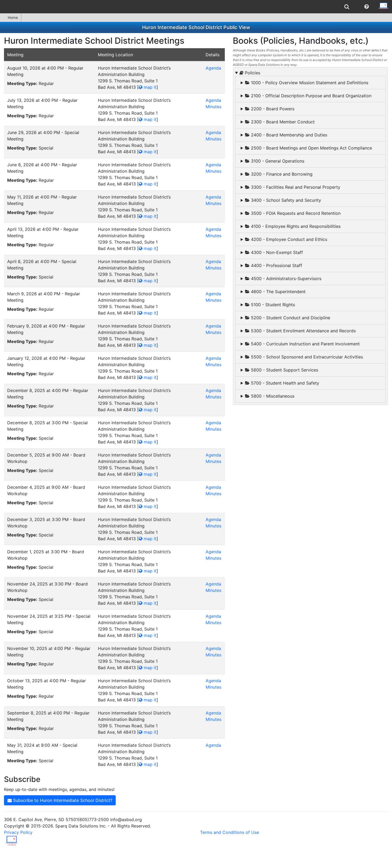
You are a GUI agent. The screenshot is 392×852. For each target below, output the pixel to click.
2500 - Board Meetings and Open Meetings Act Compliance (311, 148)
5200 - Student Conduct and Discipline (290, 317)
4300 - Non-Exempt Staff (276, 252)
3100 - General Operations (277, 161)
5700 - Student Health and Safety (284, 383)
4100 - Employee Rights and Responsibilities (295, 226)
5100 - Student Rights (272, 304)
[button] (366, 6)
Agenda (213, 68)
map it (149, 87)
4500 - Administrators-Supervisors (285, 278)
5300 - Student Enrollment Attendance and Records (303, 330)
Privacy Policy (18, 832)
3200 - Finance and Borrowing (281, 174)
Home (13, 17)
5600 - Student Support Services (284, 370)
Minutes (213, 106)
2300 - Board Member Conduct (282, 121)
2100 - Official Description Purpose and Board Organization (310, 95)
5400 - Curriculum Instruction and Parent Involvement (305, 343)
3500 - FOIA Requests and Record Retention (295, 213)
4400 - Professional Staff (276, 265)
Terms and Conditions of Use (229, 832)
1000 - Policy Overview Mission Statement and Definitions (309, 82)
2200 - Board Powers (272, 108)
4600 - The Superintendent (278, 291)
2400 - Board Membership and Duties (288, 135)
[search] (347, 6)
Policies (251, 72)
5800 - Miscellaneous (272, 396)
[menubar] (196, 6)
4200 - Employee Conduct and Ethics (288, 239)
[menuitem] (347, 6)
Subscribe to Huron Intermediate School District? (62, 800)
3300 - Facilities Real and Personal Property (295, 187)
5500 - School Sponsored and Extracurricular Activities (306, 357)
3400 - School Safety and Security (285, 200)
